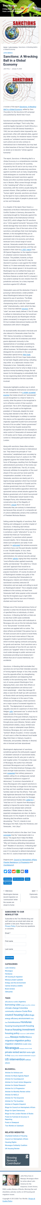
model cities (27, 1044)
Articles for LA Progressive (14, 1088)
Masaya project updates (14, 980)
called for (29, 800)
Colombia (23, 1008)
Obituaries (9, 992)
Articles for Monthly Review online (17, 1092)
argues (13, 505)
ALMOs (15, 1002)
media (22, 1037)
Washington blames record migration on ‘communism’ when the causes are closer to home (10, 898)
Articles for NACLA (12, 1095)
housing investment (24, 1029)
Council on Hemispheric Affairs (25, 860)
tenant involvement (24, 1055)
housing (8, 1026)
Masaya (14, 1036)
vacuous (25, 309)
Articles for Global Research (15, 1085)
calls (11, 711)
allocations (9, 1002)
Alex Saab (26, 355)
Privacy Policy (10, 926)
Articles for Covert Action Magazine (18, 1082)
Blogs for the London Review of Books (19, 1114)
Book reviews (10, 989)
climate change (12, 1008)
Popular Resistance (10, 862)
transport (33, 1055)
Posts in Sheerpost (12, 1122)
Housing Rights (10, 1142)
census (33, 1005)
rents (28, 1052)
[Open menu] (36, 8)
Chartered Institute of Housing (16, 1136)
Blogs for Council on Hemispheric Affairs (20, 1107)
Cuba (27, 879)
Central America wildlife (14, 986)
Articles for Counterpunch (14, 1079)
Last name (9, 949)
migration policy (23, 1040)
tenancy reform (15, 1055)
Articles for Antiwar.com (14, 1073)
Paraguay (21, 1048)
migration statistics (13, 1044)
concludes (7, 835)
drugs (31, 1015)
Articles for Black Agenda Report (17, 1076)
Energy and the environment (15, 983)
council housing (14, 1014)
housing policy (12, 1033)
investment (23, 1033)
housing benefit (19, 1026)
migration (9, 1040)
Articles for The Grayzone (14, 1098)
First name (9, 941)
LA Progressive (23, 862)
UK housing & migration (14, 977)
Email (7, 933)
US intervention (18, 879)
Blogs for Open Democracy (15, 1111)
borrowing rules (12, 1005)
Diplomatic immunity (34, 894)
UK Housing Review (12, 1149)
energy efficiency (11, 1018)
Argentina (22, 1002)
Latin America (8, 53)
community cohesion (13, 1011)
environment (24, 1018)
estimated (16, 545)
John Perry (6, 69)
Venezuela (7, 879)
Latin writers (30, 1033)
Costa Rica (27, 1011)
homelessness (14, 1022)
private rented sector (15, 1052)
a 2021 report (26, 250)
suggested (11, 773)
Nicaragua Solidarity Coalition (16, 1145)
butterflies (28, 1005)
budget (23, 1005)
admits (15, 559)
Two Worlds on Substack (14, 1126)
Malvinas (7, 1037)
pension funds (28, 1048)
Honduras (8, 974)
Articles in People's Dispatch (15, 1104)
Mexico (28, 1037)
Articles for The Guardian (14, 1101)
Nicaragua (7, 883)
